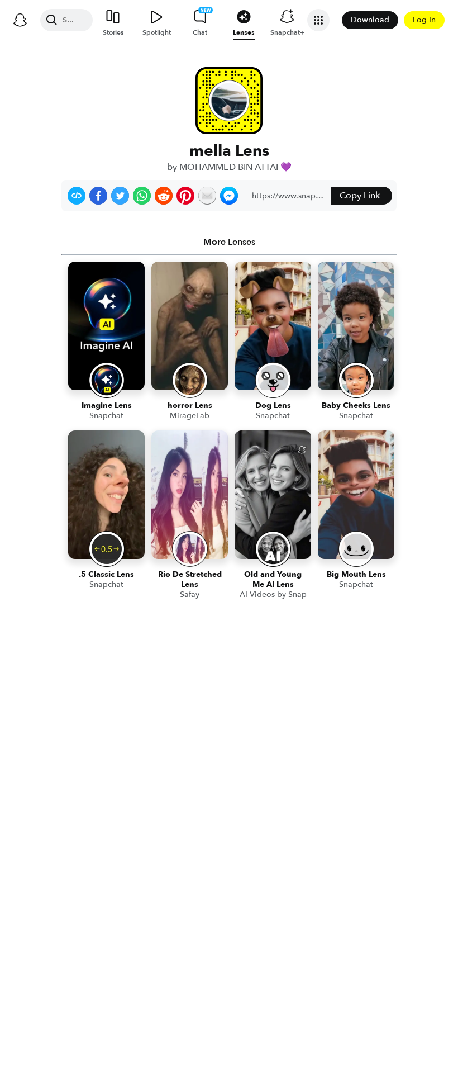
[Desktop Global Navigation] (20, 20)
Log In (424, 20)
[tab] (229, 242)
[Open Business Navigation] (318, 20)
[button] (76, 196)
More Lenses (229, 242)
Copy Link (360, 195)
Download (370, 20)
